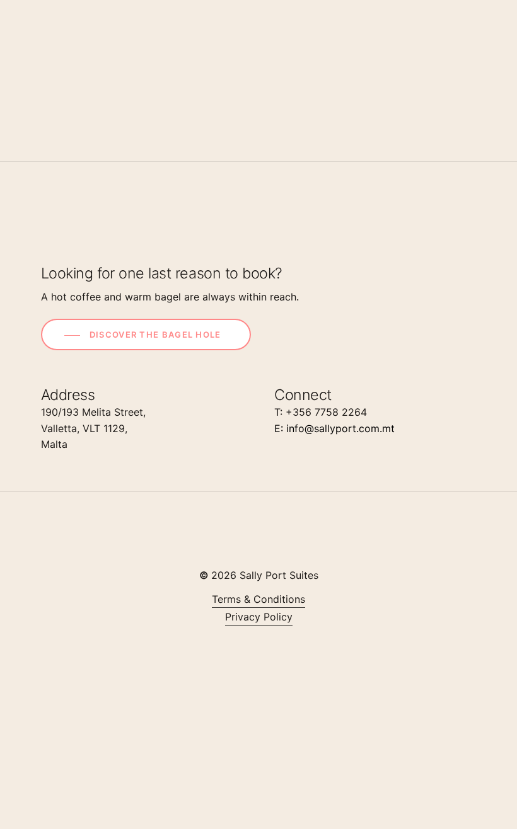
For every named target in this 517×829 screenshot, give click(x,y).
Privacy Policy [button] (259, 616)
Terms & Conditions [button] (258, 599)
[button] (146, 335)
